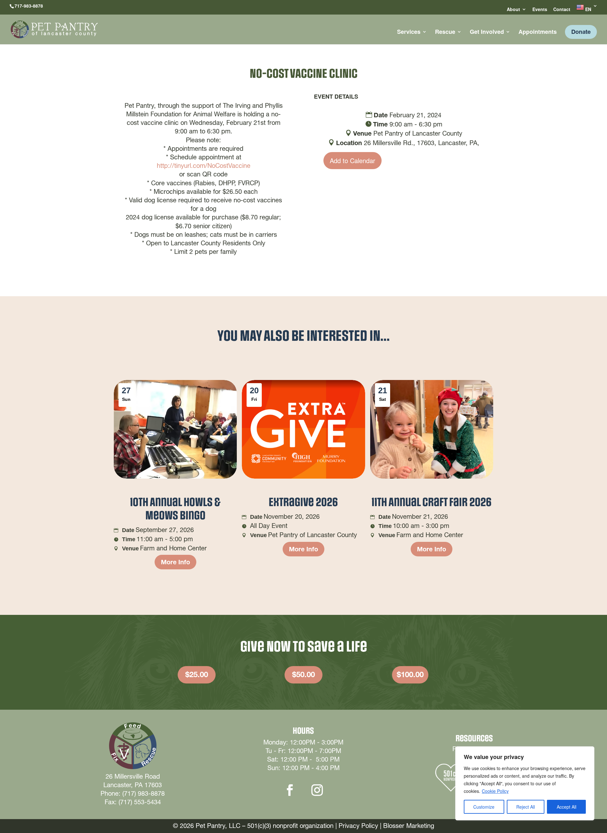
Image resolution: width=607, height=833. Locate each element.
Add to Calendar (352, 160)
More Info (175, 562)
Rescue (445, 32)
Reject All (525, 807)
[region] (524, 783)
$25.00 (196, 674)
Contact (561, 9)
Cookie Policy (495, 791)
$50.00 (303, 674)
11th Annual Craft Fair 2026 (431, 502)
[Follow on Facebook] (290, 790)
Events (539, 9)
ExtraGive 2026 (303, 502)
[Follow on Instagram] (317, 790)
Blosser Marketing (408, 826)
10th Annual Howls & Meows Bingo (175, 509)
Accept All (566, 807)
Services (408, 32)
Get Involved (487, 32)
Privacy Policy (358, 826)
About (513, 9)
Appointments (537, 32)
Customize (483, 807)
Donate (581, 31)
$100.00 (410, 674)
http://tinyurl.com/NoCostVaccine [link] (203, 165)
